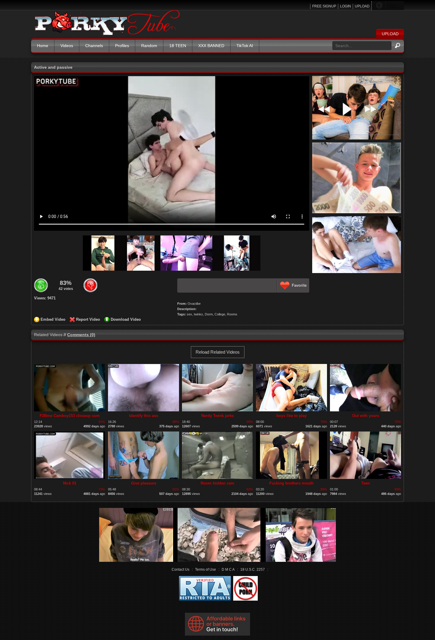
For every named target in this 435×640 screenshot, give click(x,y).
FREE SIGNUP (324, 6)
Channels (94, 45)
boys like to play (291, 415)
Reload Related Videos (218, 352)
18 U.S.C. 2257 (252, 569)
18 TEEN (177, 45)
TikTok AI (244, 45)
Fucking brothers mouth (291, 483)
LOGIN (345, 6)
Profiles (122, 45)
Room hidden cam (217, 483)
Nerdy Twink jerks (217, 415)
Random (149, 45)
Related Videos (48, 334)
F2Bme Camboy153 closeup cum (70, 415)
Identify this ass (143, 415)
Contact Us (180, 569)
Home (42, 45)
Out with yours (365, 415)
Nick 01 (69, 483)
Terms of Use (205, 569)
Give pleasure (143, 483)
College (220, 314)
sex (189, 314)
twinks (198, 314)
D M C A (228, 569)
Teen (365, 483)
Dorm (209, 314)
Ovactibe (194, 303)
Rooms (232, 314)
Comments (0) (81, 334)
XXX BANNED (211, 45)
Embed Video (53, 319)
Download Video (126, 319)
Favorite (299, 285)
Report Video (88, 319)
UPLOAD (362, 6)
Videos (66, 45)
